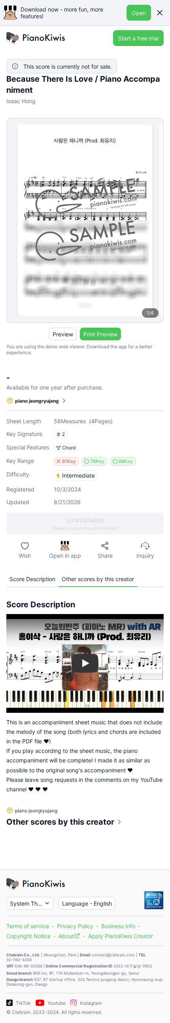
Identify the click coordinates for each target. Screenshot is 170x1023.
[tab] (32, 579)
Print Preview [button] (100, 334)
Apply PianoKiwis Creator (120, 936)
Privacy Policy (75, 926)
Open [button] (139, 13)
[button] (160, 12)
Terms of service (27, 926)
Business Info (118, 926)
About (66, 936)
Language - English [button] (87, 903)
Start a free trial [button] (138, 38)
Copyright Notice (28, 936)
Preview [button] (63, 334)
